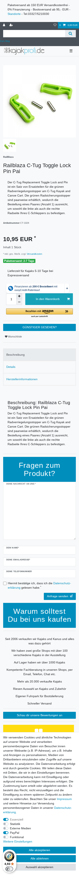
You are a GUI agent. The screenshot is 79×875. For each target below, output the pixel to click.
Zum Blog (5, 41)
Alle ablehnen (40, 858)
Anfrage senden (57, 596)
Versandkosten (34, 254)
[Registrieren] (11, 25)
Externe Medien (20, 828)
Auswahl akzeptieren (39, 867)
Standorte (14, 14)
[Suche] (70, 33)
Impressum (64, 799)
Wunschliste (14, 336)
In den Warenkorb (48, 299)
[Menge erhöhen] (19, 296)
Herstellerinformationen (21, 379)
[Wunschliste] (55, 25)
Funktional (17, 837)
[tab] (39, 355)
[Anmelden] (4, 25)
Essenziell (16, 819)
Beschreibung (15, 354)
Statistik (15, 824)
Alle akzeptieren (39, 850)
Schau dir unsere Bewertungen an (39, 715)
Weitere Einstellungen (17, 841)
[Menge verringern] (19, 302)
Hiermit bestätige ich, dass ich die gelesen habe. (39, 585)
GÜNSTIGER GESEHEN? (40, 327)
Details (10, 366)
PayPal (14, 832)
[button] (39, 313)
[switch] (9, 869)
